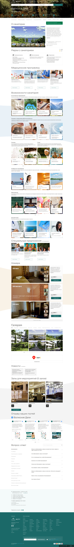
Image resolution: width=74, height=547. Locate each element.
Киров (37, 519)
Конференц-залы (58, 327)
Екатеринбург (32, 520)
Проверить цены (56, 280)
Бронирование (14, 449)
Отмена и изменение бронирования (18, 482)
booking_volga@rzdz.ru (16, 500)
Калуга (31, 529)
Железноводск (32, 523)
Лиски (37, 523)
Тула (50, 526)
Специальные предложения (32, 1)
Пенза (44, 522)
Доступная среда (14, 485)
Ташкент (24, 534)
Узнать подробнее (16, 409)
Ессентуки (31, 522)
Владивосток (25, 529)
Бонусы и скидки (14, 473)
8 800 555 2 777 (13, 523)
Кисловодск (38, 522)
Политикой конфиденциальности (54, 539)
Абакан (24, 522)
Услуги (12, 461)
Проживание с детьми (15, 468)
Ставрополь (51, 520)
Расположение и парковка (16, 453)
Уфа (50, 530)
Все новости (23, 366)
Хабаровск (57, 519)
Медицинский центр (23, 327)
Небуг (37, 529)
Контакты (45, 1)
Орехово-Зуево (45, 520)
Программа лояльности (40, 1)
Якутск (57, 523)
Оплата (12, 470)
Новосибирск (45, 519)
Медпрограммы (21, 19)
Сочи (50, 519)
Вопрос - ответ (56, 19)
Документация (14, 478)
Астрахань (24, 526)
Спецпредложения (37, 19)
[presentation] (12, 74)
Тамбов (51, 522)
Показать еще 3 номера (37, 320)
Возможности (29, 19)
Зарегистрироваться (41, 539)
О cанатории (13, 19)
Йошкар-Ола (31, 526)
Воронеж (24, 530)
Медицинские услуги (15, 466)
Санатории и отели (24, 1)
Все (12, 327)
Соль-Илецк (45, 530)
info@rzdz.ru (13, 524)
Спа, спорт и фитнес (15, 463)
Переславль (44, 523)
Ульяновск (51, 529)
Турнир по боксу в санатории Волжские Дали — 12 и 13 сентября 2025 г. (30, 370)
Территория (16, 327)
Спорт (52, 327)
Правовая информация (20, 543)
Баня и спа (30, 327)
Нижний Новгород (39, 530)
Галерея (49, 19)
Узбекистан (24, 532)
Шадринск (57, 520)
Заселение (13, 456)
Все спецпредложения (45, 241)
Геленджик (31, 519)
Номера (44, 19)
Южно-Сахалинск (59, 522)
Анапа (24, 523)
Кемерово (37, 520)
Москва (24, 519)
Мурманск (37, 526)
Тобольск (51, 523)
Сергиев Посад (45, 529)
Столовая (35, 327)
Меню (61, 1)
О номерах (13, 451)
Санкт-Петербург (25, 520)
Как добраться (50, 45)
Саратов (44, 526)
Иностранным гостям (15, 480)
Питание (13, 458)
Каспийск (31, 530)
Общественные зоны (46, 327)
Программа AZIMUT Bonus (16, 475)
